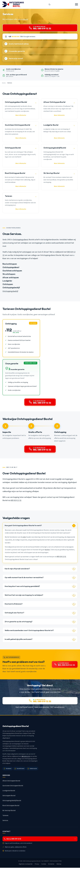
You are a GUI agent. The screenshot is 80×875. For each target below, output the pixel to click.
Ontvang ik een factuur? (14, 613)
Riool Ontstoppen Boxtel (10, 805)
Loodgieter (7, 281)
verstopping (23, 19)
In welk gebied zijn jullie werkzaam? (18, 639)
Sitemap (59, 864)
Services (5, 820)
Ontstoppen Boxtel (8, 796)
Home (4, 83)
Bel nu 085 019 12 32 (14, 839)
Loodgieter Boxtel (8, 791)
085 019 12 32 (16, 500)
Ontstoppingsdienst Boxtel (33, 861)
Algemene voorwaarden (25, 864)
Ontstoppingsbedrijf (11, 287)
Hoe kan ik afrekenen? (13, 604)
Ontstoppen (7, 284)
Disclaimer (51, 864)
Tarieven (5, 815)
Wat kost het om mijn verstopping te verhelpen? (24, 595)
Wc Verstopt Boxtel (9, 810)
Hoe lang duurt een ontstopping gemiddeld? (22, 586)
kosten (47, 550)
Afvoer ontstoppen (10, 277)
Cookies (43, 864)
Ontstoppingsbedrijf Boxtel (11, 800)
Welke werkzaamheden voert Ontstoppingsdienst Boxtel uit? (29, 630)
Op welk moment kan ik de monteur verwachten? (24, 577)
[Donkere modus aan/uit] (49, 4)
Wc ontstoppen (8, 274)
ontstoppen (26, 252)
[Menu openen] (76, 4)
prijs (24, 537)
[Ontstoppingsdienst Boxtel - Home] (13, 4)
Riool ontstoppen (9, 264)
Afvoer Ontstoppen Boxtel (11, 781)
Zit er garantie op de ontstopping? (18, 622)
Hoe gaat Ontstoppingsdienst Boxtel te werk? (23, 525)
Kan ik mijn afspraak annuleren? (17, 569)
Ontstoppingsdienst (20, 239)
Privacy (37, 864)
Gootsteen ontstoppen (12, 270)
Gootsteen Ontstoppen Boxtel (12, 786)
